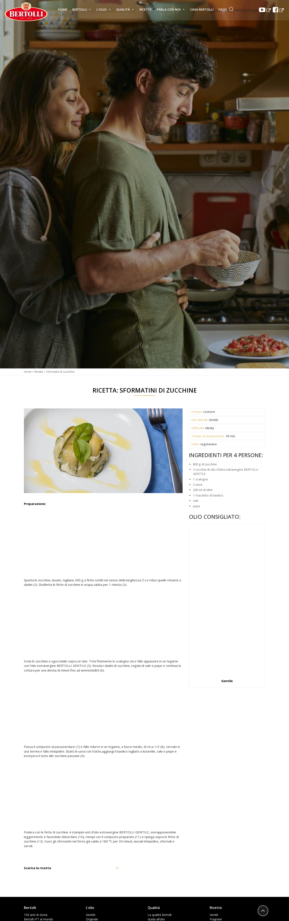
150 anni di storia (35, 915)
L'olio (101, 9)
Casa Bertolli (201, 9)
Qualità (123, 9)
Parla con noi (169, 9)
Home (62, 9)
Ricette (145, 9)
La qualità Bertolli (160, 915)
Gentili (214, 915)
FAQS (223, 9)
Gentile (90, 915)
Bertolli (79, 9)
